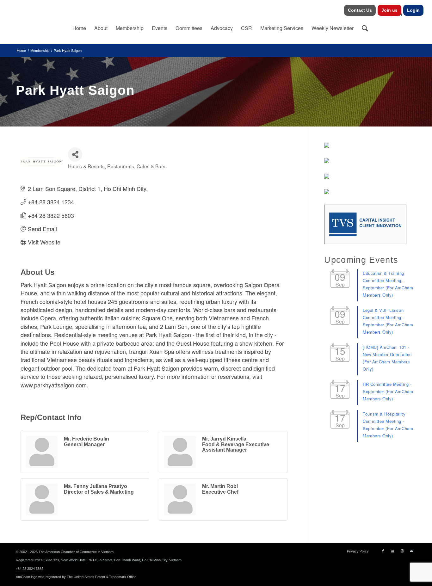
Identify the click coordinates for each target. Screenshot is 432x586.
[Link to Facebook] (383, 551)
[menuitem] (360, 10)
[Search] (365, 28)
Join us (389, 10)
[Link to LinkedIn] (392, 551)
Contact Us (360, 10)
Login (413, 10)
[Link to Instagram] (402, 551)
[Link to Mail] (411, 551)
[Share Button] (75, 154)
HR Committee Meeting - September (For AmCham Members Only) (388, 391)
